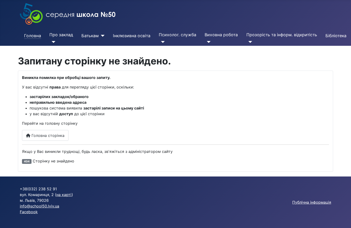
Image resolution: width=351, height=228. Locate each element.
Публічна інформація (311, 202)
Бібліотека (335, 35)
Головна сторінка (47, 135)
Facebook (29, 211)
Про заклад (61, 34)
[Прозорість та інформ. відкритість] (249, 42)
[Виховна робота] (208, 42)
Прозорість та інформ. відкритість (281, 34)
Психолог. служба (177, 34)
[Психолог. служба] (162, 42)
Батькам (90, 35)
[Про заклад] (52, 42)
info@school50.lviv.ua (39, 206)
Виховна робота (221, 34)
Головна (32, 35)
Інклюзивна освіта (131, 35)
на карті (64, 194)
